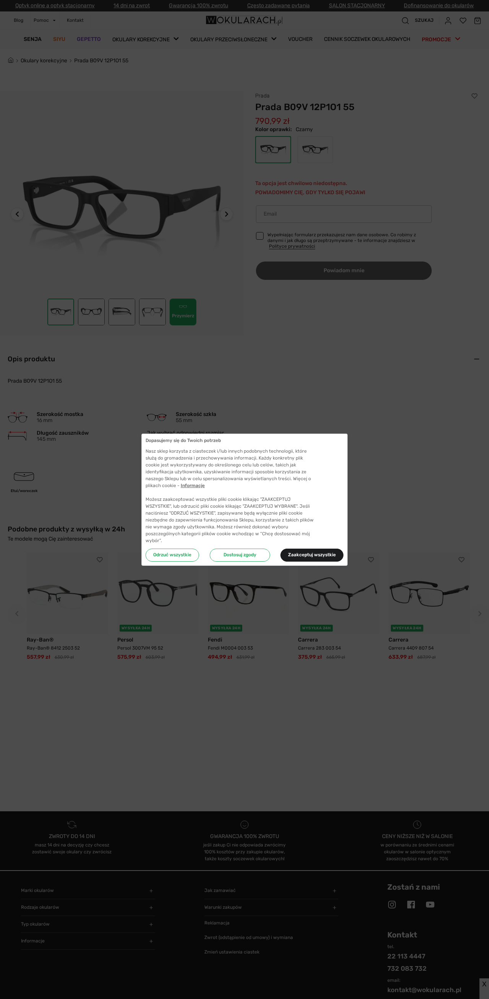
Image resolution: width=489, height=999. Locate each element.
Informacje (193, 485)
